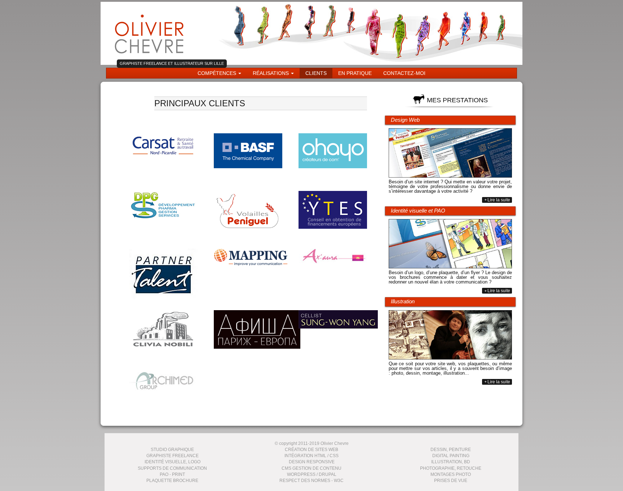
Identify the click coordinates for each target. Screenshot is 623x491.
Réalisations (271, 73)
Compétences (218, 73)
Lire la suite (498, 199)
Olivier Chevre (149, 31)
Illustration (403, 301)
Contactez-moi (404, 73)
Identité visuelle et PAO (418, 210)
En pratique (355, 73)
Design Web (405, 120)
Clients (316, 73)
